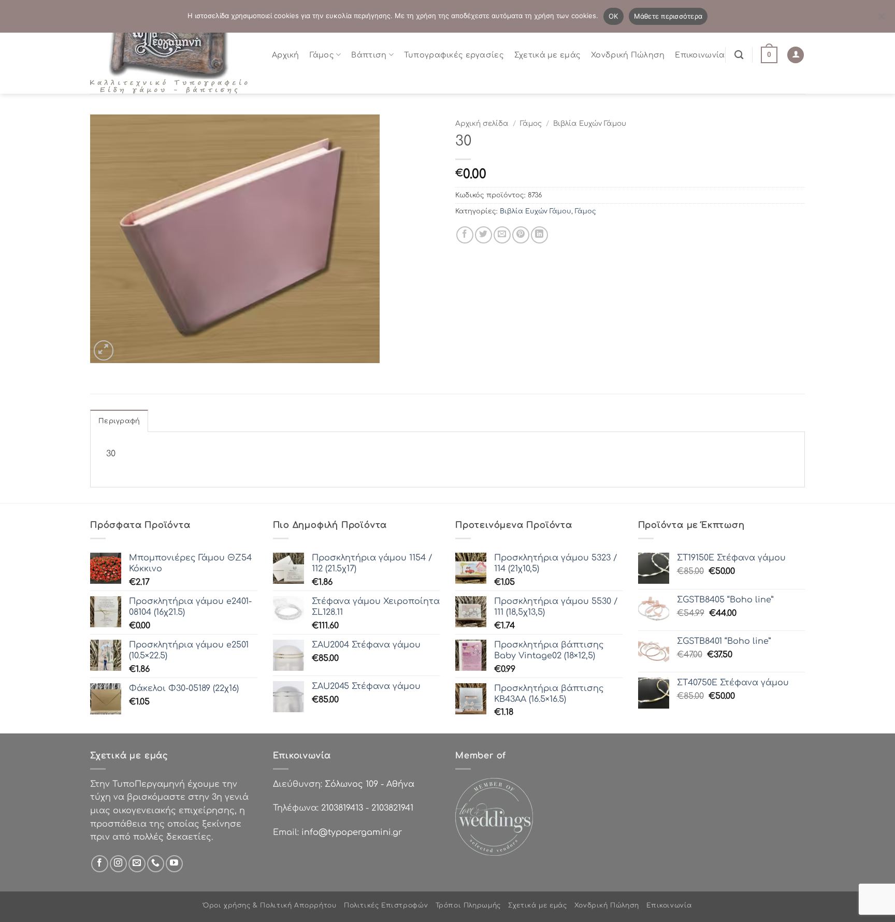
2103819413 (342, 808)
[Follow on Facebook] (99, 863)
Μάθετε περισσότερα (668, 16)
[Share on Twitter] (483, 234)
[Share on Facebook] (464, 234)
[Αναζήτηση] (738, 55)
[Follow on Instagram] (118, 863)
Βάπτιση (368, 55)
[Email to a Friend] (502, 234)
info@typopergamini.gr (351, 832)
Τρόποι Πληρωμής (468, 905)
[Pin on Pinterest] (520, 234)
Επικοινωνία (700, 55)
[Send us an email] (137, 863)
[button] (769, 54)
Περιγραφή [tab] (119, 421)
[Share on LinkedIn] (539, 234)
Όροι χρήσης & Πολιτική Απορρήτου (270, 905)
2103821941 (392, 808)
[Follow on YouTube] (174, 863)
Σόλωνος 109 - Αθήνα (369, 784)
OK (613, 16)
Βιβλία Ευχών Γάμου (589, 123)
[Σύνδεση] (795, 55)
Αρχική (285, 55)
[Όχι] (881, 19)
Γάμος (322, 55)
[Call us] (155, 863)
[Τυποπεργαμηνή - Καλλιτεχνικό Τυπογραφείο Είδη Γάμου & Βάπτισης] (173, 55)
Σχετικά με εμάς (547, 55)
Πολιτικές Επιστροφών (386, 905)
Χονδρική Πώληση (628, 55)
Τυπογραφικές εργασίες (454, 55)
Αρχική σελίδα (482, 123)
